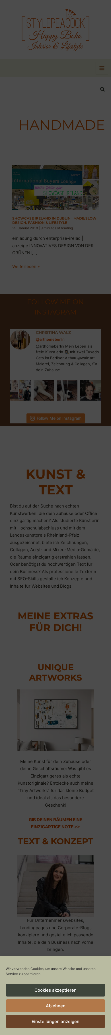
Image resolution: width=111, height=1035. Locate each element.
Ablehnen (55, 1005)
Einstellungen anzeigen (55, 1021)
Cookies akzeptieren (55, 990)
